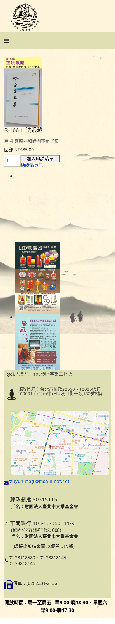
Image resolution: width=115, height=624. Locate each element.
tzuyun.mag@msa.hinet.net (39, 481)
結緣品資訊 (32, 165)
